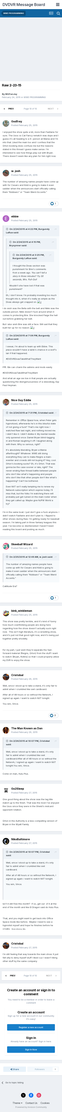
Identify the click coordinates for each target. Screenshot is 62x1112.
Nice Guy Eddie (21, 400)
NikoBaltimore (20, 839)
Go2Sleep (17, 788)
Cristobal (17, 675)
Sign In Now (31, 1049)
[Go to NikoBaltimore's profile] (6, 841)
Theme (17, 1103)
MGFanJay (11, 94)
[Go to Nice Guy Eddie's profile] (6, 402)
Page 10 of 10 (31, 108)
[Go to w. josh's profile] (6, 173)
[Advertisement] (31, 50)
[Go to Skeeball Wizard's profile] (6, 546)
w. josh (15, 171)
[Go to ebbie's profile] (6, 218)
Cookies (45, 1103)
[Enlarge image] (39, 302)
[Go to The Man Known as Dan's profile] (6, 730)
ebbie (15, 216)
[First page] (4, 108)
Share (15, 1069)
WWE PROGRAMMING (35, 97)
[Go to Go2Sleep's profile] (6, 790)
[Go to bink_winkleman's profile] (6, 613)
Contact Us (31, 1103)
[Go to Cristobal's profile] (6, 677)
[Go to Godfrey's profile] (6, 123)
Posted (24, 125)
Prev (11, 108)
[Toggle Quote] (7, 229)
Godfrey (16, 121)
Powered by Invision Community (31, 1107)
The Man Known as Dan (26, 728)
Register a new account (31, 1027)
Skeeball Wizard (22, 544)
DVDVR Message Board (23, 4)
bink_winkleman (21, 610)
